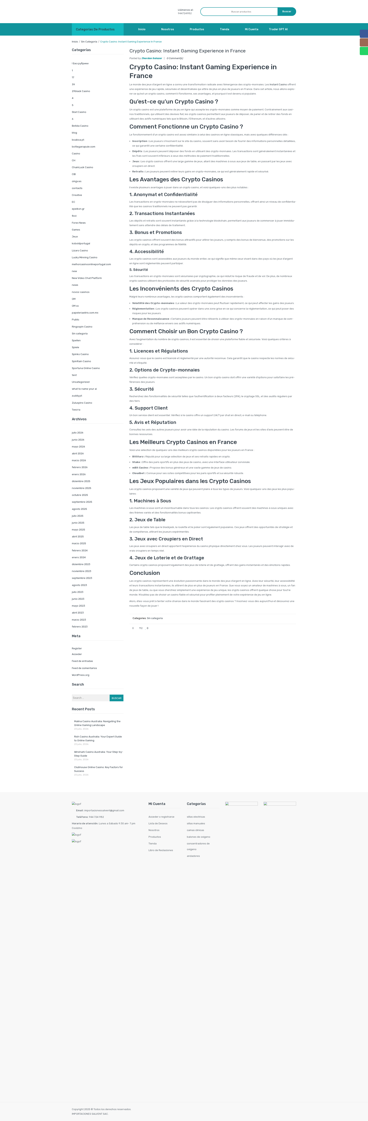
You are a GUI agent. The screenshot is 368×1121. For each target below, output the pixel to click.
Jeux (75, 236)
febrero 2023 (80, 626)
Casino (76, 153)
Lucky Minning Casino (84, 257)
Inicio (75, 41)
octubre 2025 (80, 495)
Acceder (77, 654)
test (74, 375)
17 (73, 77)
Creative (77, 195)
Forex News (79, 222)
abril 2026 (78, 453)
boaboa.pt (78, 139)
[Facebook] (268, 628)
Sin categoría (89, 41)
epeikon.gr (78, 208)
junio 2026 (78, 439)
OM (74, 298)
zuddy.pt (77, 395)
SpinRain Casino (81, 361)
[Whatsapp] (364, 51)
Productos (155, 836)
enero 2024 (79, 557)
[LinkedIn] (293, 628)
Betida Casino (80, 125)
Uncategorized (81, 381)
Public (75, 319)
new (74, 271)
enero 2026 (79, 474)
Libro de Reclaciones (161, 850)
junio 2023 (78, 598)
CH (73, 160)
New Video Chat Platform (87, 278)
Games (76, 229)
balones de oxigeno (198, 836)
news (75, 285)
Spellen (76, 340)
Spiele (75, 347)
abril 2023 (78, 612)
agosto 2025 (79, 509)
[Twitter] (274, 628)
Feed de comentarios (84, 668)
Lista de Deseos (158, 823)
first (74, 215)
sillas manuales (196, 823)
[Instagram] (364, 42)
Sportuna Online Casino (86, 368)
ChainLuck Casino (82, 167)
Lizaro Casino (80, 250)
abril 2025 (78, 536)
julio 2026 (77, 432)
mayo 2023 (78, 605)
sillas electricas (196, 816)
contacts (77, 188)
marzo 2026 (79, 460)
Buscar (117, 698)
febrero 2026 (80, 467)
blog (74, 132)
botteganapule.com (83, 146)
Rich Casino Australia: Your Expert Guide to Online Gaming (98, 738)
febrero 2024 (80, 550)
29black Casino (81, 91)
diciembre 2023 (81, 564)
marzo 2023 (79, 619)
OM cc (75, 305)
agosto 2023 (79, 585)
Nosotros (154, 830)
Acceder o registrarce (161, 816)
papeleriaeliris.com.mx (85, 312)
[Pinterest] (281, 628)
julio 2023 (77, 592)
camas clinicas (195, 830)
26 (73, 84)
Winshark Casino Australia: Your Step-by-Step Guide (98, 753)
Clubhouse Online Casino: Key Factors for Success (98, 769)
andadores (193, 856)
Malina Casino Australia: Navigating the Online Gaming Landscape (97, 723)
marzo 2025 (79, 543)
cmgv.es (76, 181)
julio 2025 (77, 515)
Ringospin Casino (82, 326)
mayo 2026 (78, 446)
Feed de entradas (82, 661)
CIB (74, 174)
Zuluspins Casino (82, 402)
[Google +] (287, 628)
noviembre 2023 (81, 571)
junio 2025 (78, 522)
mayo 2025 (78, 529)
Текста (76, 409)
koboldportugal (81, 243)
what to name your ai (84, 388)
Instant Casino (278, 84)
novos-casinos (81, 292)
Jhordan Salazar (151, 58)
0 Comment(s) (175, 58)
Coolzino (77, 828)
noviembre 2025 (81, 488)
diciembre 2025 (81, 481)
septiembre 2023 (82, 578)
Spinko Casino (80, 354)
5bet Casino (79, 112)
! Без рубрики (80, 63)
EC (73, 201)
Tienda (153, 843)
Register (77, 648)
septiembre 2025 (82, 501)
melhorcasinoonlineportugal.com (91, 264)
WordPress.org (80, 675)
